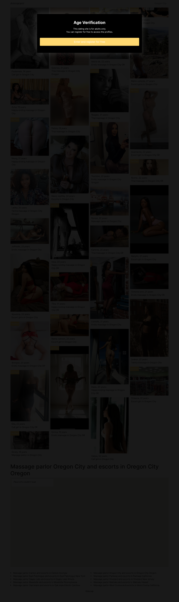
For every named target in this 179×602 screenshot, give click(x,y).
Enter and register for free (89, 41)
